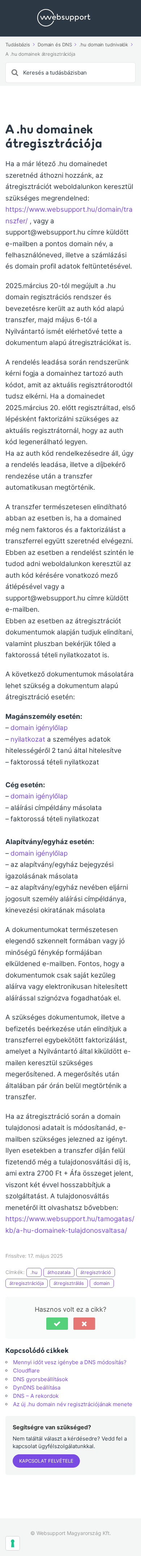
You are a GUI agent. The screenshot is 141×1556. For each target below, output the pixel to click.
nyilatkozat (27, 739)
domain (102, 1283)
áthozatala (58, 1272)
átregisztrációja (26, 1283)
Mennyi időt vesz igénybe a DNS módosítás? (70, 1362)
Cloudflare (26, 1370)
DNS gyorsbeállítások (40, 1379)
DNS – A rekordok (36, 1395)
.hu (34, 1272)
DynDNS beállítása (36, 1387)
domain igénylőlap (39, 728)
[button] (57, 1323)
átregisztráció (95, 1272)
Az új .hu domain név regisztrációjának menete (72, 1404)
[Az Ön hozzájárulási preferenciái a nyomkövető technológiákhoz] (13, 1543)
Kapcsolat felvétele (46, 1461)
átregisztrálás (69, 1283)
